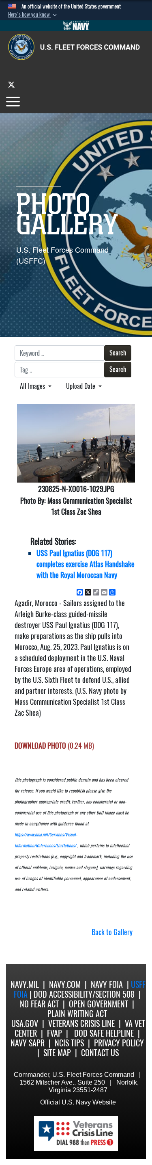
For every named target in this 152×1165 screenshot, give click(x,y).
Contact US (100, 1052)
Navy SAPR (28, 1042)
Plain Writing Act (77, 1013)
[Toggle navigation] (13, 101)
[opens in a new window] (11, 84)
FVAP (54, 1033)
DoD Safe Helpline (104, 1033)
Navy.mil (25, 984)
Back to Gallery (112, 932)
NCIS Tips (69, 1042)
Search (117, 353)
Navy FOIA (107, 984)
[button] (33, 15)
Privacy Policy (119, 1042)
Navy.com (65, 984)
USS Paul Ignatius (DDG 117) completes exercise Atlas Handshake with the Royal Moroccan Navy (85, 564)
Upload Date (81, 386)
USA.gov (24, 1023)
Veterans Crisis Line (81, 1023)
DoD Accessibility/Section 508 (84, 994)
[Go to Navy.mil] (76, 25)
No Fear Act (39, 1003)
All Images (33, 386)
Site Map (57, 1052)
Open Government (98, 1003)
